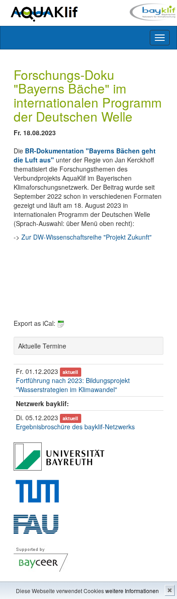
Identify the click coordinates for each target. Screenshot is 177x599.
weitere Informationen (132, 590)
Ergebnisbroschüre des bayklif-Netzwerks (75, 426)
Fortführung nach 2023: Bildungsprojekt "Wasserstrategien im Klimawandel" (73, 385)
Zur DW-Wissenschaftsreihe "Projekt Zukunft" (86, 236)
